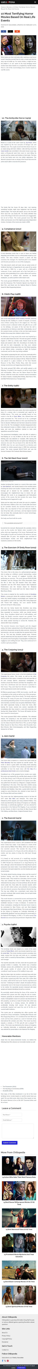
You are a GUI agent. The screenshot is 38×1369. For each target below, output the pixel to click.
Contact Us (5, 1350)
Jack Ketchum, (7, 486)
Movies (9, 7)
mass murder (5, 151)
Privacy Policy (6, 1335)
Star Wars (12, 798)
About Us (4, 1332)
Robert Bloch (10, 951)
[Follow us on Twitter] (5, 1361)
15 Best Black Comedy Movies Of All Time (19, 1282)
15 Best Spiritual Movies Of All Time (19, 1306)
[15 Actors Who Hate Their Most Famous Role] (19, 1165)
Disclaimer (5, 1342)
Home (3, 7)
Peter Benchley (5, 762)
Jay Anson (29, 142)
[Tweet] (10, 32)
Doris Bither (17, 416)
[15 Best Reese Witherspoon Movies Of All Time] (19, 1190)
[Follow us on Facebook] (2, 1361)
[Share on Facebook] (3, 32)
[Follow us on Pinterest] (8, 1361)
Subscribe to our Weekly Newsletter (13, 1357)
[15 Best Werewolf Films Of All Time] (19, 1218)
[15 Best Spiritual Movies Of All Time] (19, 1295)
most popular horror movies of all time (19, 318)
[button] (35, 2)
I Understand (21, 1367)
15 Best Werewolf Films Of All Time (19, 1229)
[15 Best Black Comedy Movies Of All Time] (19, 1270)
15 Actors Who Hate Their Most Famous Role (19, 1177)
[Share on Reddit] (17, 32)
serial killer (6, 953)
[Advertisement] (19, 94)
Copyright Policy (7, 1339)
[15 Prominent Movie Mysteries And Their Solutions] (19, 1243)
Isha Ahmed (12, 25)
